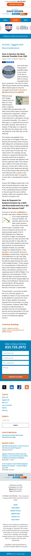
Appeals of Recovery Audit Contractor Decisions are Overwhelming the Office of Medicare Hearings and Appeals (15, 456)
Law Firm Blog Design (15, 554)
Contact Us (15, 517)
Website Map (15, 514)
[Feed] (27, 387)
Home (5, 20)
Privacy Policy (15, 511)
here (19, 173)
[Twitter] (4, 387)
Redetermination (7, 331)
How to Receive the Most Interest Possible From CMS (14, 55)
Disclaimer (16, 508)
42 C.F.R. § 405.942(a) (18, 212)
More (26, 20)
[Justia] (19, 387)
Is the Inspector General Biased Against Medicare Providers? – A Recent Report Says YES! (15, 466)
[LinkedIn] (12, 387)
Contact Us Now (15, 377)
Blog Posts (15, 520)
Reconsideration (16, 330)
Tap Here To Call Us (15, 4)
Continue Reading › (10, 324)
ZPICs (4, 410)
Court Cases (7, 405)
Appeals (10, 328)
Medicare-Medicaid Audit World (15, 12)
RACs (5, 397)
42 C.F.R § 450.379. (17, 92)
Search (15, 425)
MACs (16, 328)
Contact (15, 20)
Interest (9, 330)
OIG (4, 408)
